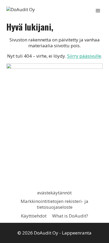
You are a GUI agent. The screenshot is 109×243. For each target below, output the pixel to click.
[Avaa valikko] (98, 10)
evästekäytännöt (54, 193)
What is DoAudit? (70, 216)
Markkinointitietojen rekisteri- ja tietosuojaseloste (54, 204)
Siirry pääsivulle (84, 56)
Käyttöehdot (34, 216)
